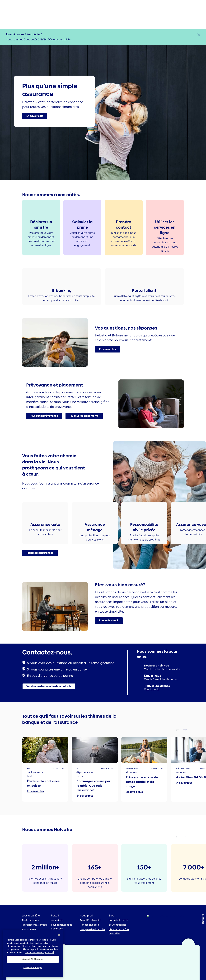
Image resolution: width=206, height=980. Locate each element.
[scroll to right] (186, 495)
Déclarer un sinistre (59, 39)
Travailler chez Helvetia (34, 924)
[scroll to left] (179, 495)
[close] (198, 35)
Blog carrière (29, 929)
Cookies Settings (32, 967)
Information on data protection (39, 952)
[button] (34, 116)
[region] (33, 953)
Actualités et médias (90, 920)
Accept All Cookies (32, 959)
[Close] (58, 935)
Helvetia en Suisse (89, 924)
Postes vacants (30, 920)
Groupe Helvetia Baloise (92, 929)
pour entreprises (117, 924)
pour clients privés (118, 920)
